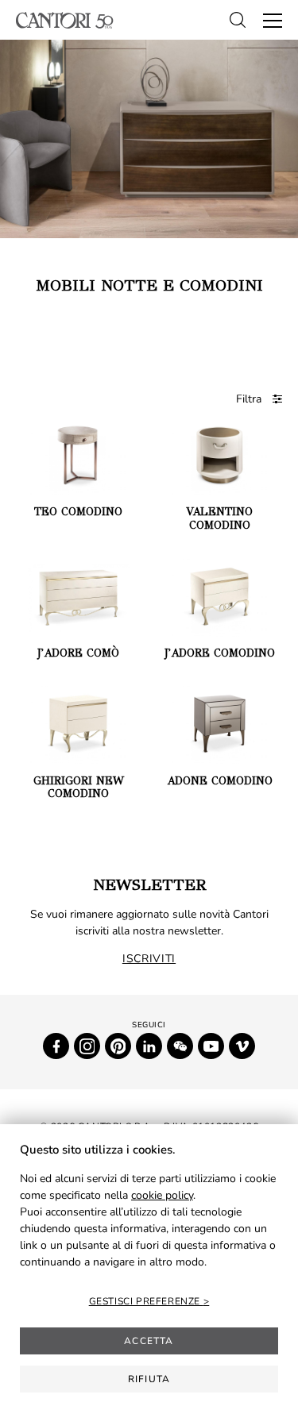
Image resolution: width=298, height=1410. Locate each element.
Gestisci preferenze (146, 1301)
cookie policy (162, 1195)
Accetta (148, 1341)
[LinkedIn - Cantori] (149, 1046)
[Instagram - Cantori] (87, 1046)
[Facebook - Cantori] (56, 1046)
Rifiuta (149, 1379)
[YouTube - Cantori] (211, 1046)
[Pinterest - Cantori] (118, 1046)
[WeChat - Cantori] (180, 1046)
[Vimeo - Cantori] (242, 1046)
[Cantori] (65, 20)
